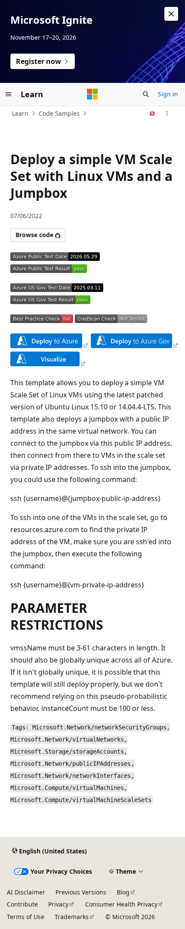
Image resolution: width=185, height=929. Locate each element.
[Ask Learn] (152, 113)
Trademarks (72, 917)
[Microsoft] (92, 94)
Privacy (58, 904)
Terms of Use (25, 917)
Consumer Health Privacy (121, 904)
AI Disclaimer (26, 892)
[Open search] (145, 94)
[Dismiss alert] (171, 14)
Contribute (22, 904)
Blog (123, 892)
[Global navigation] (8, 94)
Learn (20, 113)
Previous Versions (81, 892)
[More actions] (167, 113)
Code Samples (59, 113)
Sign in (168, 94)
